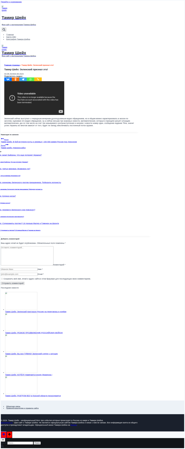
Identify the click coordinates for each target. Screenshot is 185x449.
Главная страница (12, 65)
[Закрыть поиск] (3, 440)
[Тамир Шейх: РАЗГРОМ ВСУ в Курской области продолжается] (21, 393)
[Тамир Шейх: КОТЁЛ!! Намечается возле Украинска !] (21, 372)
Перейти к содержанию (11, 2)
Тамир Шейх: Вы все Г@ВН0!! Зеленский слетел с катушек (31, 354)
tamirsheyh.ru (7, 423)
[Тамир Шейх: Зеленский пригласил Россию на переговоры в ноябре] (21, 309)
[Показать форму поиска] (4, 30)
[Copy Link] (38, 79)
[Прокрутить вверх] (4, 435)
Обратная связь (13, 406)
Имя (40, 269)
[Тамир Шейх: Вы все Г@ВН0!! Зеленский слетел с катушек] (21, 351)
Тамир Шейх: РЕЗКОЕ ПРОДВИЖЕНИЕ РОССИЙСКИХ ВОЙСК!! (34, 333)
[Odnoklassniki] (15, 79)
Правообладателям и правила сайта (22, 408)
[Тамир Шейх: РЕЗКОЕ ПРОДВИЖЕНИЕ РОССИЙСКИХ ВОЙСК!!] (21, 330)
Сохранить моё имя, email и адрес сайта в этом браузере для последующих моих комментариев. (47, 279)
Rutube (74, 425)
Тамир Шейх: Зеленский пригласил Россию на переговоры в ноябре (35, 312)
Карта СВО (11, 37)
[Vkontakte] (8, 79)
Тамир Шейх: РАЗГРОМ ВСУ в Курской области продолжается (33, 396)
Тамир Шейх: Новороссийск (13, 147)
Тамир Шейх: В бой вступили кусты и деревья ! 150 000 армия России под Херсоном (39, 141)
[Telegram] (23, 79)
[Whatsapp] (30, 79)
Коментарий (59, 265)
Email (41, 274)
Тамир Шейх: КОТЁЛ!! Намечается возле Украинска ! (28, 375)
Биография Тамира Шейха (18, 39)
